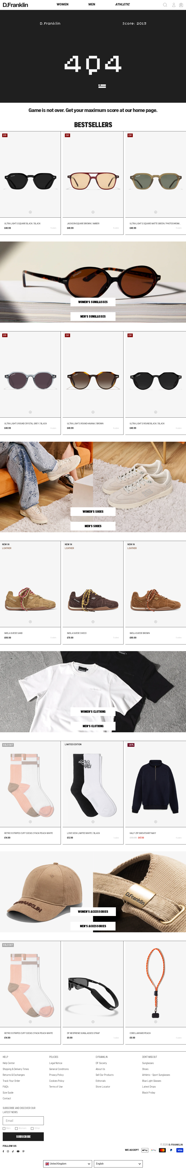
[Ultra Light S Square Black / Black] (30, 174)
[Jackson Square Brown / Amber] (93, 174)
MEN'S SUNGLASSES (93, 316)
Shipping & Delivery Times (16, 1069)
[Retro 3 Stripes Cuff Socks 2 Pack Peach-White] (30, 784)
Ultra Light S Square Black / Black (22, 223)
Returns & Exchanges (14, 1075)
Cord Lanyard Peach (140, 1033)
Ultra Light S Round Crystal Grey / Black (25, 423)
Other (37, 1128)
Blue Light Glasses (151, 1081)
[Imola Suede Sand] (30, 584)
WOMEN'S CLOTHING (93, 711)
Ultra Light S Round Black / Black (147, 423)
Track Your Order (11, 1081)
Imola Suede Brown (140, 633)
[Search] (165, 5)
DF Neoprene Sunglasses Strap (83, 1033)
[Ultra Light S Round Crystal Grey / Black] (30, 374)
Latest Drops (149, 1087)
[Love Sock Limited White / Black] (93, 784)
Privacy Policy (56, 1075)
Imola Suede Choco (76, 633)
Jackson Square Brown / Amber (83, 223)
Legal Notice (55, 1063)
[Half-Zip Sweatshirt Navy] (155, 784)
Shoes (145, 1069)
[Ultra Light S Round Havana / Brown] (93, 374)
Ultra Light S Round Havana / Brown (85, 423)
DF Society (101, 1063)
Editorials (101, 1081)
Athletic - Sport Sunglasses (156, 1075)
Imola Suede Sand (13, 633)
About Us (100, 1069)
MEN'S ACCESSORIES (93, 926)
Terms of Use (56, 1087)
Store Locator (103, 1087)
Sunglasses (148, 1063)
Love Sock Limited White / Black (83, 833)
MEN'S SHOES (93, 526)
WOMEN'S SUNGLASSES (93, 302)
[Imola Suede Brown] (155, 584)
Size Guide (8, 1093)
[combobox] (67, 1163)
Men (8, 1128)
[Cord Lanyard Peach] (155, 984)
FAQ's (5, 1087)
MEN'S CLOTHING (93, 726)
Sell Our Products (105, 1075)
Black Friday (148, 1093)
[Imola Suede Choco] (93, 584)
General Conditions (59, 1069)
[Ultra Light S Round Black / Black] (155, 374)
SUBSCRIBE (23, 1136)
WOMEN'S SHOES (93, 511)
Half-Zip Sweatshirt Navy (143, 833)
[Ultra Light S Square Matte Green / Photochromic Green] (155, 174)
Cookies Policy (56, 1081)
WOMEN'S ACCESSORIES (93, 911)
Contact (7, 1098)
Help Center (9, 1063)
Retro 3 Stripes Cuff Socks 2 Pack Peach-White (28, 833)
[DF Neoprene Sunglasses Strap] (93, 984)
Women (22, 1128)
